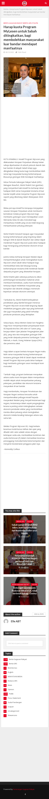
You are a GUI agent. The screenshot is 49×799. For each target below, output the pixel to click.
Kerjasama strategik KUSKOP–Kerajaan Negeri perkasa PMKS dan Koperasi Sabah (24, 559)
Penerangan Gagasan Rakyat (23, 789)
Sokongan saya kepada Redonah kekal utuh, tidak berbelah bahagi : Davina (24, 590)
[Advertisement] (24, 128)
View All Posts (39, 614)
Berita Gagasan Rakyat (13, 23)
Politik (35, 23)
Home (6, 9)
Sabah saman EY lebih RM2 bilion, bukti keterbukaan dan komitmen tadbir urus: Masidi (24, 529)
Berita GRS (27, 23)
